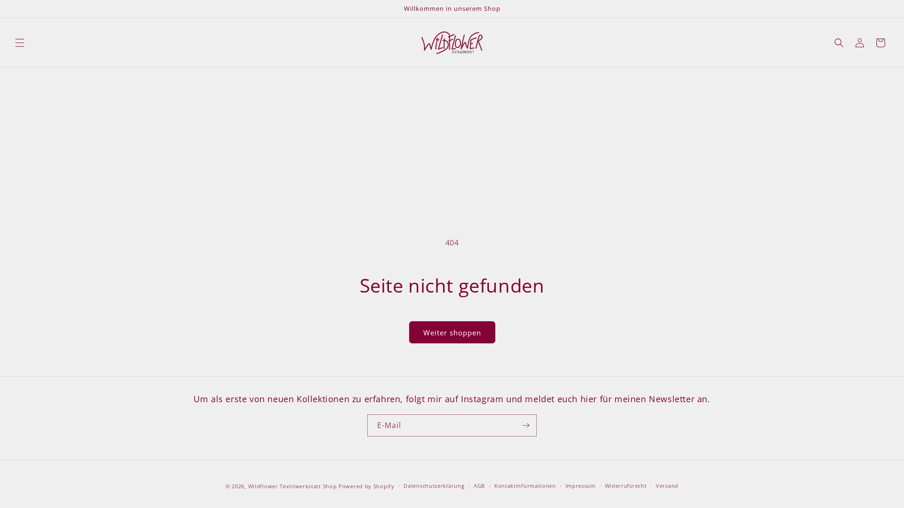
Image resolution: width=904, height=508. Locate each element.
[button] (19, 42)
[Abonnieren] (526, 425)
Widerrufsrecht (626, 485)
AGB (479, 485)
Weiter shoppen (452, 332)
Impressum (580, 485)
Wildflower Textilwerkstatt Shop (292, 486)
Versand (667, 485)
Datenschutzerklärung (434, 485)
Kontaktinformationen (525, 485)
